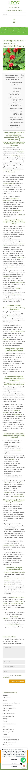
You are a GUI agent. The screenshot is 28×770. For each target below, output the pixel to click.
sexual (18, 288)
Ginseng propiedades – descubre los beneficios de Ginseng (14, 78)
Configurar (14, 766)
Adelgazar (5, 695)
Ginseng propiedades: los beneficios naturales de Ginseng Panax (15, 94)
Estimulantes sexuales (9, 724)
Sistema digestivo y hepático (11, 739)
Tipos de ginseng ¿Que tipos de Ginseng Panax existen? (16, 123)
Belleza (5, 700)
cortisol (11, 267)
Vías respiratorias (8, 745)
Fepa (4, 726)
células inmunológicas (17, 282)
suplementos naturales (17, 331)
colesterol (7, 483)
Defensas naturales (8, 716)
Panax (9, 316)
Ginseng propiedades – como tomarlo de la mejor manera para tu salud (18, 113)
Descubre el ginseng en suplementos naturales (15, 126)
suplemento (6, 276)
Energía (5, 721)
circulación (18, 450)
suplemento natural (8, 183)
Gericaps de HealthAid (16, 603)
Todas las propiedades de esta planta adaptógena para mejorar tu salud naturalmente (18, 88)
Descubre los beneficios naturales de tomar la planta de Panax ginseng (16, 82)
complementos (17, 414)
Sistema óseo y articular (9, 742)
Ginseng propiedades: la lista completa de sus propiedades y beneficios (17, 119)
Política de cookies (20, 756)
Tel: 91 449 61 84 (14, 8)
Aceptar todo (14, 759)
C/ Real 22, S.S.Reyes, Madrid (14, 10)
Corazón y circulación (9, 713)
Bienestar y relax (7, 705)
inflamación (21, 215)
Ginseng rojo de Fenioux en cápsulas (14, 572)
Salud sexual (6, 737)
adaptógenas (7, 200)
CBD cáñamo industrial (9, 708)
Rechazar (14, 763)
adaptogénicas (14, 198)
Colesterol (6, 711)
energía (12, 459)
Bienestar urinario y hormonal (11, 703)
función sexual (16, 294)
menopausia (7, 492)
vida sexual (20, 494)
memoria (16, 170)
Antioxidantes (7, 698)
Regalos (5, 734)
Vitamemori (11, 172)
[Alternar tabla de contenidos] (22, 75)
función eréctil (7, 300)
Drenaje (5, 719)
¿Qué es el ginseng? (14, 97)
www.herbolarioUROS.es (13, 625)
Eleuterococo (7, 584)
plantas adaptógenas (17, 156)
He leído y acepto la (12, 676)
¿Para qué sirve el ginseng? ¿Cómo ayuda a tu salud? (16, 104)
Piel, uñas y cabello (8, 732)
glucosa (21, 483)
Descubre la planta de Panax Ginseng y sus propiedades (18, 101)
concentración (7, 170)
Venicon (5, 603)
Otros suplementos (8, 729)
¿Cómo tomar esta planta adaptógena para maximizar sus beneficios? (16, 108)
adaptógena (20, 152)
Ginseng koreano (8, 578)
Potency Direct (18, 601)
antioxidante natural (18, 496)
